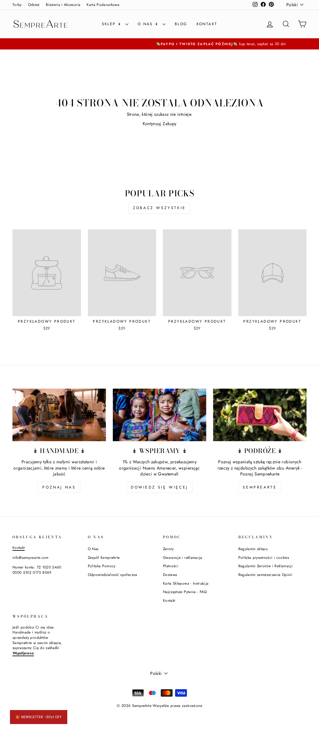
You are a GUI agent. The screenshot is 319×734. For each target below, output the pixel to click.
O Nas (93, 548)
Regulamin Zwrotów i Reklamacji (265, 565)
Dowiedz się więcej (159, 487)
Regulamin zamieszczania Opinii (265, 574)
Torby (17, 4)
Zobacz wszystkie (159, 208)
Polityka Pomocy (102, 565)
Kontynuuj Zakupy (160, 123)
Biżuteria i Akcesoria (63, 4)
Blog (181, 24)
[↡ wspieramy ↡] (159, 415)
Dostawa (170, 574)
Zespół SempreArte (104, 557)
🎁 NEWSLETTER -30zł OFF (39, 716)
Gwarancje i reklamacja (182, 557)
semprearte (260, 487)
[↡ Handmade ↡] (59, 415)
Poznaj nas (59, 487)
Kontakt (207, 24)
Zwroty (168, 548)
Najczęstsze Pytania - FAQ (185, 591)
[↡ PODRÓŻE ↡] (260, 415)
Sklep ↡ (113, 24)
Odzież (34, 4)
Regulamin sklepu (253, 548)
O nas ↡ (149, 24)
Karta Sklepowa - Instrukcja (185, 583)
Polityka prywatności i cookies (263, 557)
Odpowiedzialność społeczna (112, 574)
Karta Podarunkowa (103, 4)
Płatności (170, 565)
